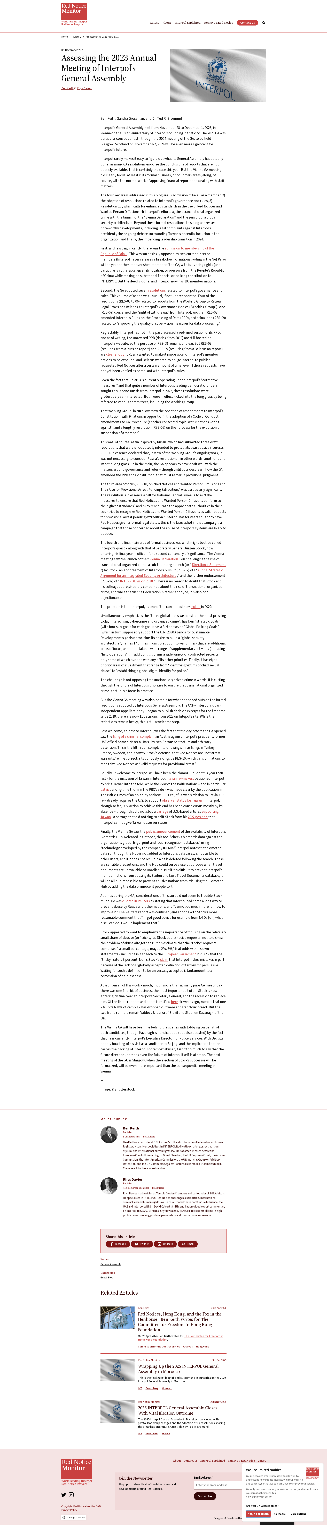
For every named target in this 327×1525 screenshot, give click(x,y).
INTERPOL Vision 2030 (136, 581)
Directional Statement (209, 564)
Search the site (264, 23)
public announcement (163, 831)
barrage (162, 811)
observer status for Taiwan (182, 800)
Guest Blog (106, 1277)
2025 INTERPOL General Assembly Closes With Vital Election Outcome (163, 1415)
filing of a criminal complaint (134, 736)
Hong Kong (202, 1346)
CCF (140, 1388)
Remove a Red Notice (218, 23)
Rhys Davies (84, 88)
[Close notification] (320, 1490)
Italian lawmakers (180, 778)
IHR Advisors (149, 1136)
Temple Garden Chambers (136, 1188)
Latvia (105, 789)
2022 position (198, 816)
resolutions (157, 290)
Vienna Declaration (164, 559)
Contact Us (247, 23)
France (166, 1433)
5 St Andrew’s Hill (131, 1136)
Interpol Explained (187, 23)
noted (196, 606)
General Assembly (110, 1264)
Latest (154, 23)
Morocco (167, 1388)
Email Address (204, 1478)
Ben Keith (67, 88)
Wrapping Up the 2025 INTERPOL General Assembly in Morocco (163, 1372)
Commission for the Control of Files (159, 1346)
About (167, 23)
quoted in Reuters (136, 901)
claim (164, 959)
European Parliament (180, 954)
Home (64, 37)
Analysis (188, 1346)
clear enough (116, 354)
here (174, 1001)
